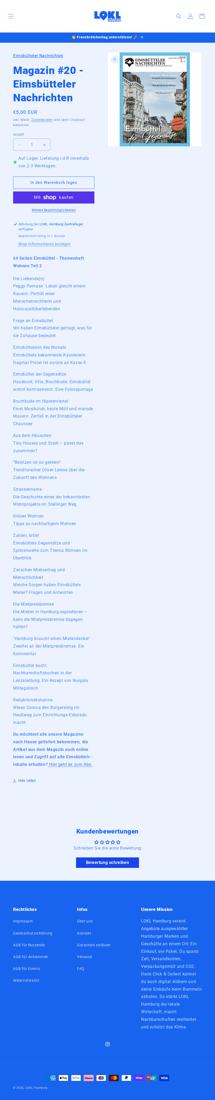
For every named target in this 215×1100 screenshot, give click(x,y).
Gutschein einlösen (94, 945)
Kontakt (84, 933)
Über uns (85, 921)
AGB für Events (26, 968)
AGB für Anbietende (30, 957)
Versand (84, 957)
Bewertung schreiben (107, 862)
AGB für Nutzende (29, 945)
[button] (11, 16)
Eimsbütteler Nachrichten (38, 55)
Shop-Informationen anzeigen (44, 244)
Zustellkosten (41, 120)
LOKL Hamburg (36, 1088)
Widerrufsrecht (26, 980)
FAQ (80, 968)
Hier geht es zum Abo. (71, 764)
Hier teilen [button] (27, 780)
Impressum (23, 921)
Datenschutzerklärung (32, 933)
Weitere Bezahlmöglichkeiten (54, 210)
